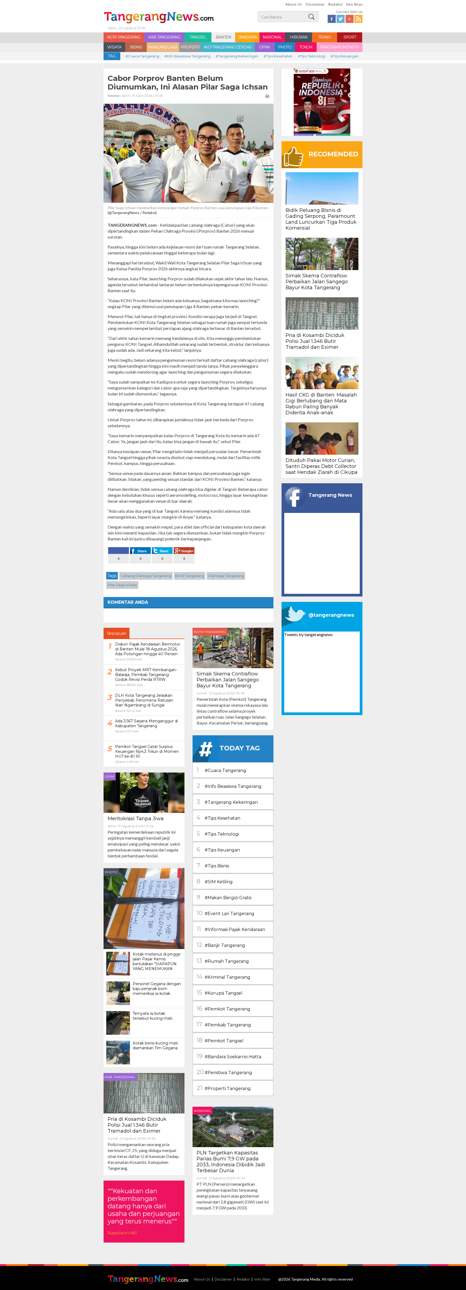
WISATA (114, 47)
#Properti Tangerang (224, 1088)
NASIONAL (272, 37)
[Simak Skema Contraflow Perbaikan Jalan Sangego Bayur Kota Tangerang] (233, 647)
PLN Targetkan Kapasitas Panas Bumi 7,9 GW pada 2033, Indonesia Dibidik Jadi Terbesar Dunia (231, 1162)
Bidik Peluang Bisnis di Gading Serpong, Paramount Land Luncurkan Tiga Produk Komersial (321, 219)
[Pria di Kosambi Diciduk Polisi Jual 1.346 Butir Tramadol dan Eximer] (144, 1092)
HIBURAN (298, 37)
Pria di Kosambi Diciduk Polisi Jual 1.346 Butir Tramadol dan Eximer (137, 1125)
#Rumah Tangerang (223, 960)
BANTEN (223, 37)
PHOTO (285, 47)
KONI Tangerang (189, 576)
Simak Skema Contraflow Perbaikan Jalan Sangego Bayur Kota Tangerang (228, 680)
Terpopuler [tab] (116, 633)
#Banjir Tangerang (221, 944)
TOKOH (305, 47)
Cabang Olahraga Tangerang (146, 576)
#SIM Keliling (215, 881)
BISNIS (136, 47)
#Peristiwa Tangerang (224, 1072)
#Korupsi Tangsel (219, 992)
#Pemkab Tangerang (224, 1024)
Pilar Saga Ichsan (122, 585)
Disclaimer (315, 4)
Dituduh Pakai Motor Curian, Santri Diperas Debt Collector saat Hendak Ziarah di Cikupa (322, 466)
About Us (293, 4)
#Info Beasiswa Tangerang (187, 56)
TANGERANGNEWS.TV (339, 47)
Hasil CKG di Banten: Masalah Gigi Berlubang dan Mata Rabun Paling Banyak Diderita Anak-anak (321, 404)
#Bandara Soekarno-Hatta (229, 1056)
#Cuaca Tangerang (142, 56)
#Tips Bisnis (213, 865)
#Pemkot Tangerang (223, 1008)
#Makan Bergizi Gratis (224, 897)
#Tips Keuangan (345, 56)
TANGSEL (198, 37)
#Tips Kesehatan (278, 56)
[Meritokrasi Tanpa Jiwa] (144, 792)
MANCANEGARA (162, 47)
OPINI (264, 47)
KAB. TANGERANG (164, 37)
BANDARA (247, 37)
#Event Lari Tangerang (225, 913)
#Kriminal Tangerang (223, 976)
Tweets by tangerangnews (308, 634)
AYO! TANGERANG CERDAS (227, 47)
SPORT (350, 37)
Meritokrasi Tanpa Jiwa (136, 819)
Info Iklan (354, 4)
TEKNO (324, 37)
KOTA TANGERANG (124, 37)
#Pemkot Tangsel (220, 1040)
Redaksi (335, 4)
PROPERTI (190, 47)
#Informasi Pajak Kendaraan (231, 929)
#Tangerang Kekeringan (237, 56)
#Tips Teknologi (311, 56)
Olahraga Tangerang (226, 576)
